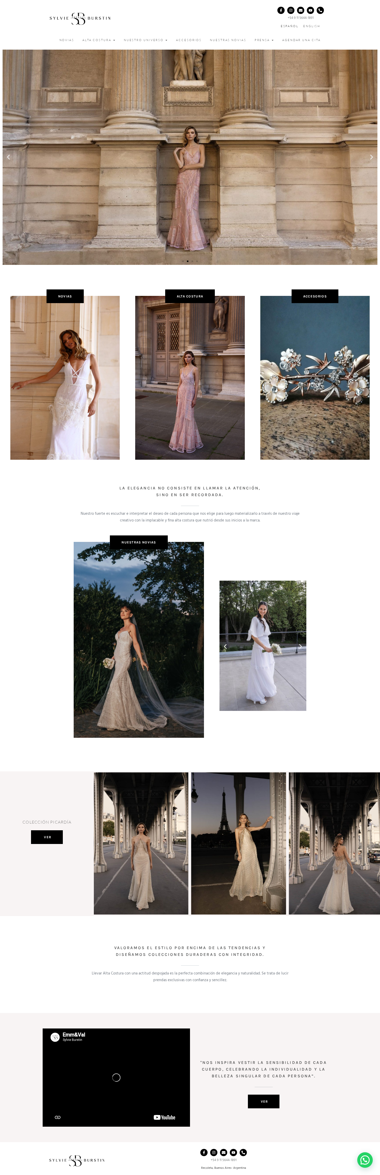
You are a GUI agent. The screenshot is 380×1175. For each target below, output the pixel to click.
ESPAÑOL (290, 26)
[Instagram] (290, 10)
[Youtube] (310, 10)
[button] (8, 157)
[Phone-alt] (320, 10)
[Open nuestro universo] (166, 40)
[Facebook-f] (281, 10)
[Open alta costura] (114, 40)
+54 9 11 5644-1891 (301, 18)
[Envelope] (300, 10)
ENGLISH (311, 26)
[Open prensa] (272, 40)
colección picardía (46, 822)
